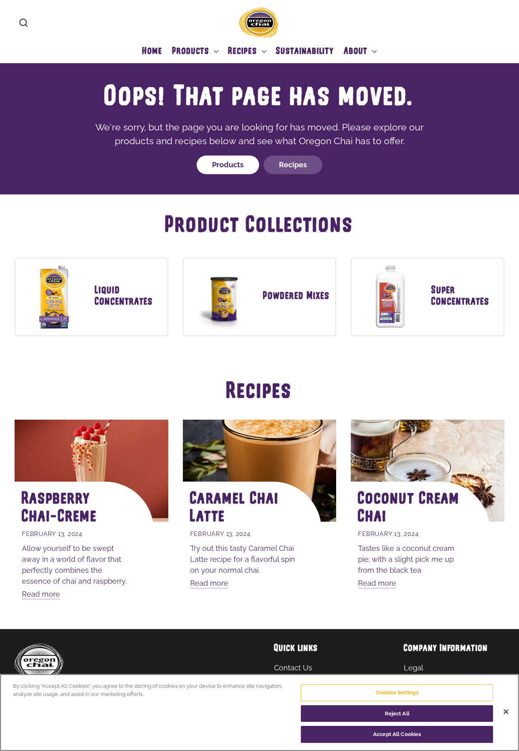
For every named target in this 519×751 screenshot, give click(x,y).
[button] (23, 23)
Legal (413, 668)
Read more (41, 594)
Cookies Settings (397, 692)
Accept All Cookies (397, 734)
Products (228, 164)
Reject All (397, 713)
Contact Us (293, 668)
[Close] (506, 712)
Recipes (293, 164)
